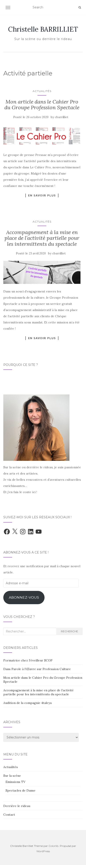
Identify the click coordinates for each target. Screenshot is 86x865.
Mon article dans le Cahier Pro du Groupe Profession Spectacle (41, 104)
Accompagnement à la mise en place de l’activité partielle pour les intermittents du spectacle (41, 238)
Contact (9, 815)
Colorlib (53, 846)
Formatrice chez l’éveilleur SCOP (27, 660)
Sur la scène (12, 776)
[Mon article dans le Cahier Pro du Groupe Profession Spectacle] (41, 136)
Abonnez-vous (24, 597)
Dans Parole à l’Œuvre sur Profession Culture (37, 669)
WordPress (43, 851)
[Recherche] (80, 7)
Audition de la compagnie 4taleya (27, 703)
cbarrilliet (61, 117)
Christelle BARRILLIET (43, 29)
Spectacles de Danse (21, 790)
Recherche (69, 631)
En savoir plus (42, 195)
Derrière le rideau (16, 806)
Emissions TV (15, 782)
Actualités (42, 91)
